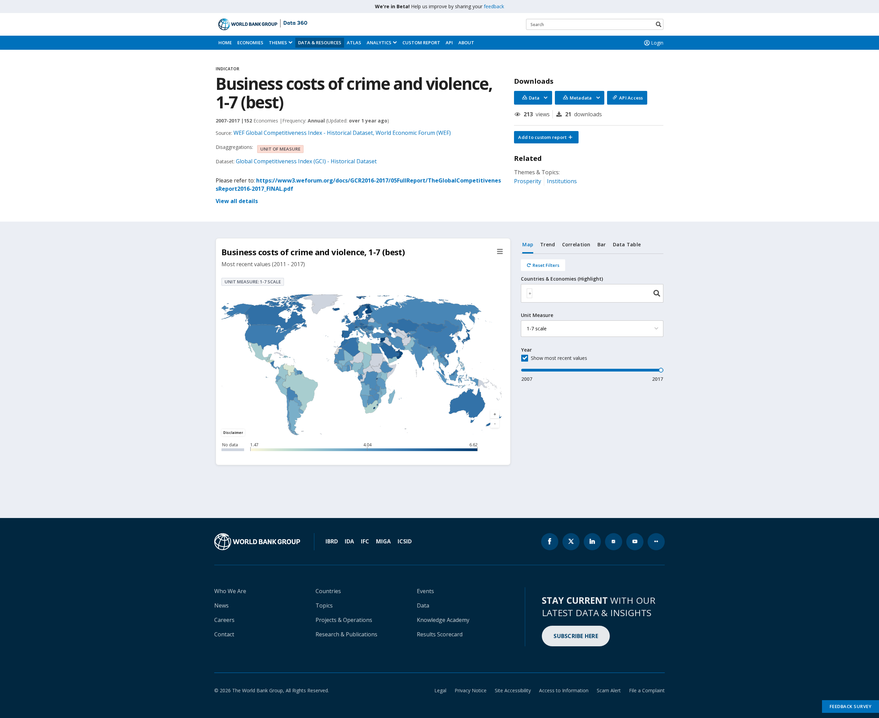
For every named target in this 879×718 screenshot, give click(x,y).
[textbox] (529, 293)
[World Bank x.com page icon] (571, 542)
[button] (546, 137)
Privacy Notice (471, 690)
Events (425, 591)
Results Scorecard (440, 634)
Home (225, 42)
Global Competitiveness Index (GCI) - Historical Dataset (306, 161)
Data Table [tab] (627, 244)
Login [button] (657, 42)
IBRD (332, 541)
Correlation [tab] (576, 244)
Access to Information (564, 690)
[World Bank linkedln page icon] (592, 542)
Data (423, 605)
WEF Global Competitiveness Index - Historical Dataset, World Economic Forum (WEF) (342, 133)
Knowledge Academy (443, 620)
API (449, 42)
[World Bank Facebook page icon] (549, 542)
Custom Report (421, 42)
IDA (349, 541)
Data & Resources (319, 42)
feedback (494, 6)
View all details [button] (237, 201)
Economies (250, 42)
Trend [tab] (547, 244)
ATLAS (354, 42)
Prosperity (527, 181)
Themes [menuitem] (278, 42)
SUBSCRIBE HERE (575, 636)
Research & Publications (346, 634)
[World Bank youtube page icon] (634, 542)
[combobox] (592, 293)
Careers (224, 620)
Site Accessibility (513, 690)
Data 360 (295, 23)
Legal (440, 690)
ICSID (405, 541)
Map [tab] (527, 244)
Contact (224, 634)
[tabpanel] (592, 318)
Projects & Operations (344, 620)
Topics (324, 605)
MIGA (383, 541)
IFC (365, 541)
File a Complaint (647, 690)
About (466, 42)
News (221, 605)
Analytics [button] (379, 42)
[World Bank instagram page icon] (613, 542)
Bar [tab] (601, 244)
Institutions (562, 181)
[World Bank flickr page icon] (656, 542)
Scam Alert (609, 690)
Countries (328, 591)
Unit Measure (537, 315)
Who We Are (230, 591)
